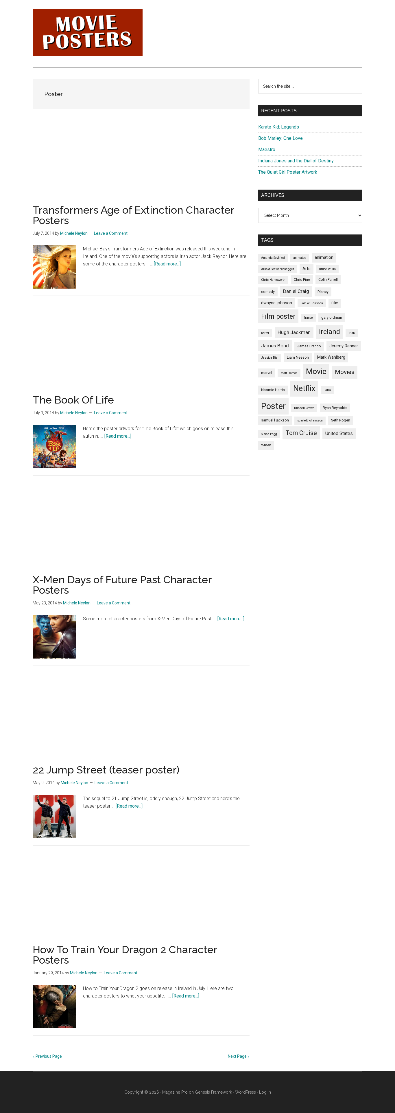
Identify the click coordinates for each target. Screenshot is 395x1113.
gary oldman (331, 317)
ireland (329, 332)
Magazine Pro (175, 1092)
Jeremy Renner (343, 346)
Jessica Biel (269, 358)
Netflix (304, 388)
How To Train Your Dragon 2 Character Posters (125, 954)
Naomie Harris (273, 390)
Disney (323, 291)
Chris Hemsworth (273, 280)
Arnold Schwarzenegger (277, 269)
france (308, 318)
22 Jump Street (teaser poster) (106, 770)
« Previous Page (47, 1056)
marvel (266, 373)
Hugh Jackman (294, 332)
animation (324, 257)
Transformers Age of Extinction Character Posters (133, 215)
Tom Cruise (301, 433)
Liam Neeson (298, 357)
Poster (273, 406)
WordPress (245, 1092)
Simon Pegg (269, 434)
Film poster (278, 316)
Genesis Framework (213, 1092)
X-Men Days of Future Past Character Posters (122, 584)
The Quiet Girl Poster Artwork (287, 172)
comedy (268, 291)
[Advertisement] (141, 164)
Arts (306, 268)
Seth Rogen (340, 420)
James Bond (275, 346)
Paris (327, 390)
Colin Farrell (328, 279)
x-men (266, 445)
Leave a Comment (111, 233)
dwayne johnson (276, 302)
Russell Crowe (304, 408)
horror (265, 333)
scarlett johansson (310, 420)
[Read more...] (167, 264)
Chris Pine (302, 279)
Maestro (266, 149)
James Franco (309, 346)
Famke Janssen (311, 303)
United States (339, 433)
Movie (316, 371)
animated (299, 258)
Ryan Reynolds (335, 408)
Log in (265, 1092)
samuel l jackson (275, 420)
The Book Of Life (73, 400)
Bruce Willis (327, 269)
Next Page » (239, 1056)
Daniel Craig (296, 291)
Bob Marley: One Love (280, 138)
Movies (345, 371)
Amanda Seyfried (273, 258)
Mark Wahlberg (331, 357)
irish (351, 333)
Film (334, 303)
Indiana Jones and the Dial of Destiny (296, 161)
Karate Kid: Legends (278, 127)
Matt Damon (289, 373)
